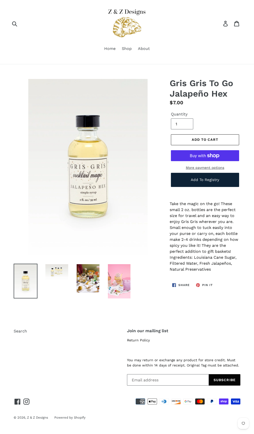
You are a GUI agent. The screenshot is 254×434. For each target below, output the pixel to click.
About (144, 48)
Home (110, 48)
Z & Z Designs (37, 417)
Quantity (179, 114)
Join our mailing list (147, 330)
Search (20, 331)
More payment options (205, 168)
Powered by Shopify (70, 417)
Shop (127, 48)
